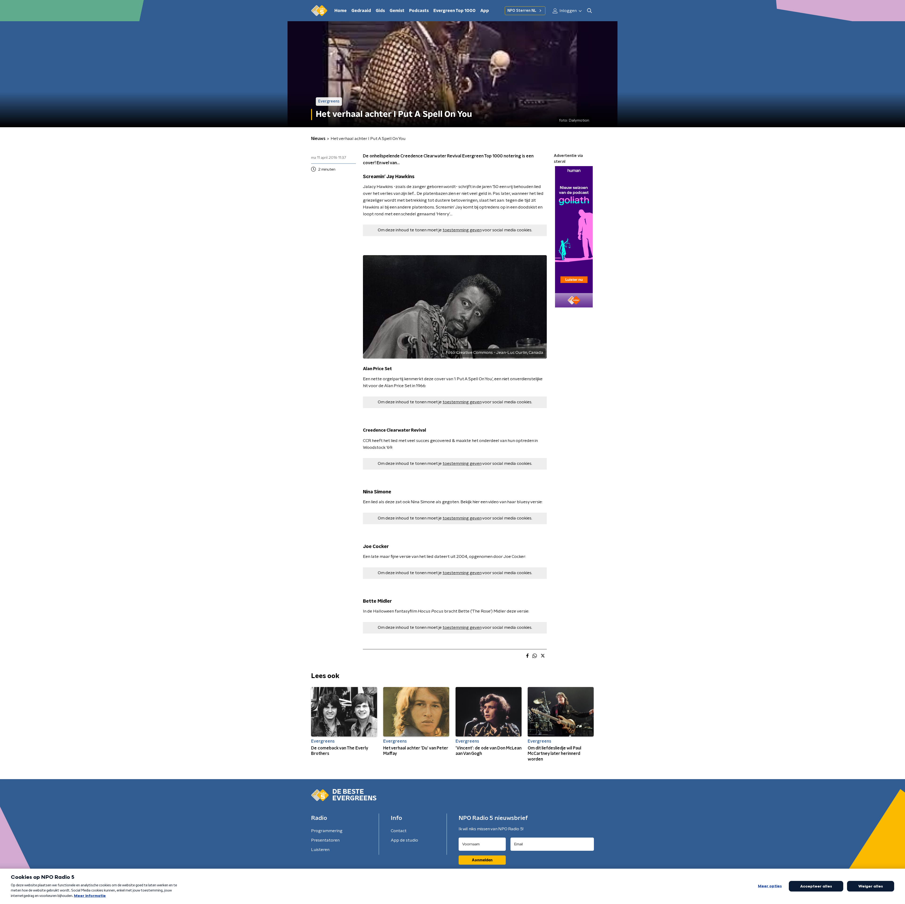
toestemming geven (462, 230)
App (484, 11)
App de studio (404, 840)
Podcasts (419, 11)
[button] (589, 10)
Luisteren (320, 850)
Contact (399, 831)
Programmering (326, 831)
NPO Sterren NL (521, 10)
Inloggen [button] (568, 11)
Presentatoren (325, 840)
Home (340, 11)
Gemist (397, 11)
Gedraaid (361, 11)
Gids (380, 11)
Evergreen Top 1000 (454, 11)
